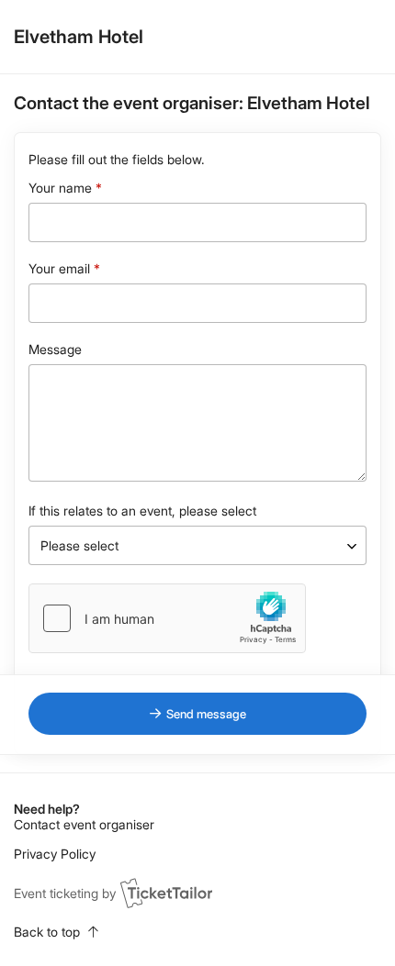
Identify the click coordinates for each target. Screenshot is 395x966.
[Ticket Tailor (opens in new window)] (166, 892)
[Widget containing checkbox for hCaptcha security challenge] (167, 618)
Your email (59, 268)
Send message (206, 713)
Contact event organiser (84, 824)
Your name (60, 187)
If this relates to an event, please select (142, 510)
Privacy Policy (55, 853)
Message (55, 349)
